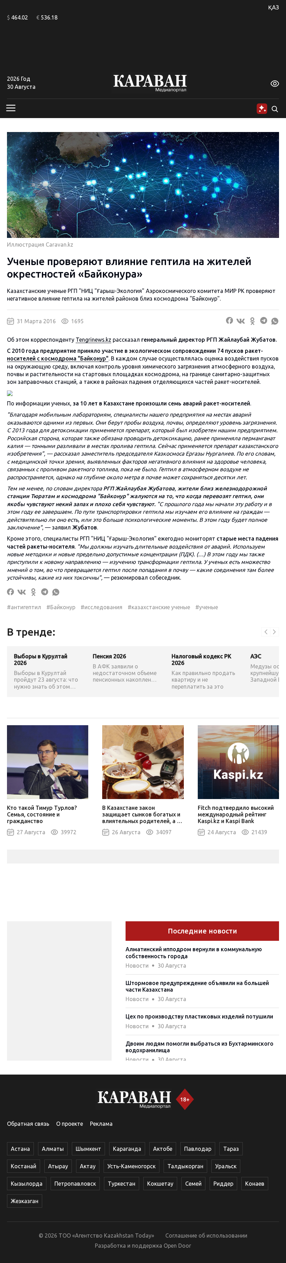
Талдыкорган (185, 1166)
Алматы (53, 1149)
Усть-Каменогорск (131, 1166)
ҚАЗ (273, 7)
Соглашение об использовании (206, 1235)
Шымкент (88, 1149)
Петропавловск (75, 1183)
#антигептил (24, 607)
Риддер (223, 1183)
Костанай (23, 1166)
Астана (20, 1149)
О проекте (69, 1124)
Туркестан (121, 1183)
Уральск (225, 1166)
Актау (88, 1166)
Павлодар (197, 1149)
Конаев (254, 1183)
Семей (193, 1183)
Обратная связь (28, 1124)
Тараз (231, 1149)
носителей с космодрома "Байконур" (57, 358)
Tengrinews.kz (93, 339)
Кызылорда (27, 1183)
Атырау (58, 1166)
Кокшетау (160, 1183)
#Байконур (60, 607)
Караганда (127, 1149)
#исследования (101, 607)
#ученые (206, 607)
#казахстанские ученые (159, 607)
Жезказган (24, 1201)
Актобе (162, 1149)
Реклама (101, 1124)
